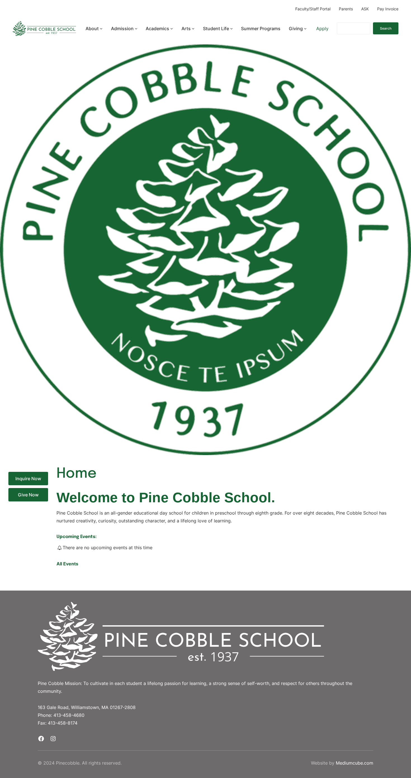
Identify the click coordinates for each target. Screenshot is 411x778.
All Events (67, 564)
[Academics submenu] (171, 28)
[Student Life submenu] (231, 28)
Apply (322, 28)
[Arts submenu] (193, 28)
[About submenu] (101, 28)
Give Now (28, 495)
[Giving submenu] (305, 28)
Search (385, 28)
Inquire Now (28, 478)
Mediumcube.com (354, 763)
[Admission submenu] (136, 28)
